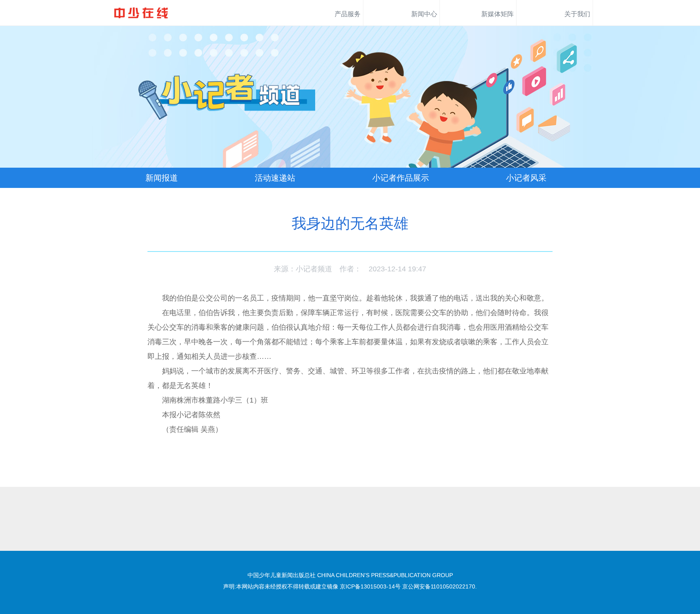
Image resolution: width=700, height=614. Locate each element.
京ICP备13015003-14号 (370, 586)
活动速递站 (275, 177)
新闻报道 (161, 177)
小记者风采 (526, 177)
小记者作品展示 (400, 177)
